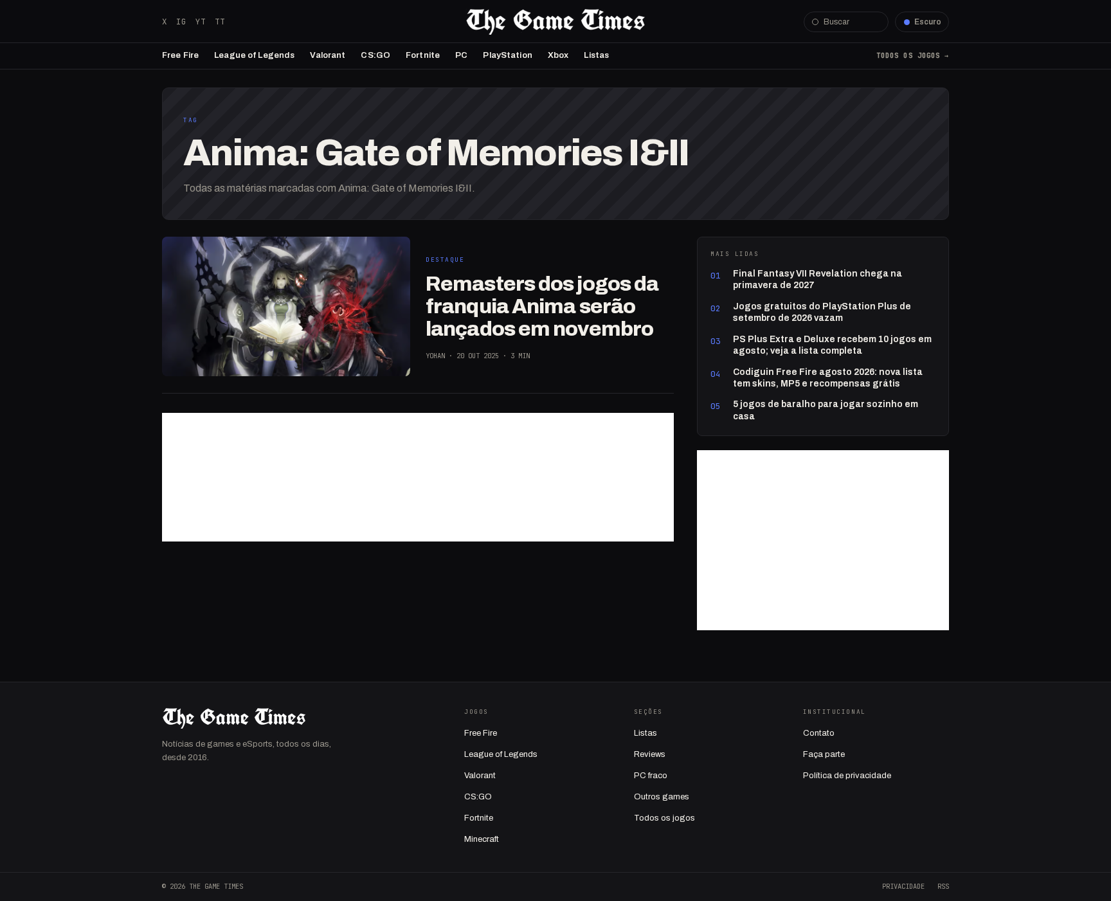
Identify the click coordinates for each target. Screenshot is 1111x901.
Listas (596, 55)
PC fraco (650, 775)
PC (461, 55)
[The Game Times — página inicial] (555, 22)
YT (200, 21)
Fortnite (423, 55)
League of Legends (254, 55)
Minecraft (481, 839)
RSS (943, 886)
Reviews (649, 754)
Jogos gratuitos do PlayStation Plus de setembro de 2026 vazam (822, 312)
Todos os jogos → (912, 55)
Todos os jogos (664, 818)
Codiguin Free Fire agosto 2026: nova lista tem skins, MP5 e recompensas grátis (828, 377)
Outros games (661, 796)
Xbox (558, 55)
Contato (819, 733)
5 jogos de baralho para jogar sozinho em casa (825, 410)
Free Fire (180, 55)
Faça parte (824, 754)
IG (181, 21)
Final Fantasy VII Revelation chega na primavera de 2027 (817, 279)
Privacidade (903, 886)
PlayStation (507, 55)
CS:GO (375, 55)
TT (220, 21)
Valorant (327, 55)
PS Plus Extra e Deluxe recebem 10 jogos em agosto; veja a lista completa (832, 345)
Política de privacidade (847, 775)
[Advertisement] (418, 477)
